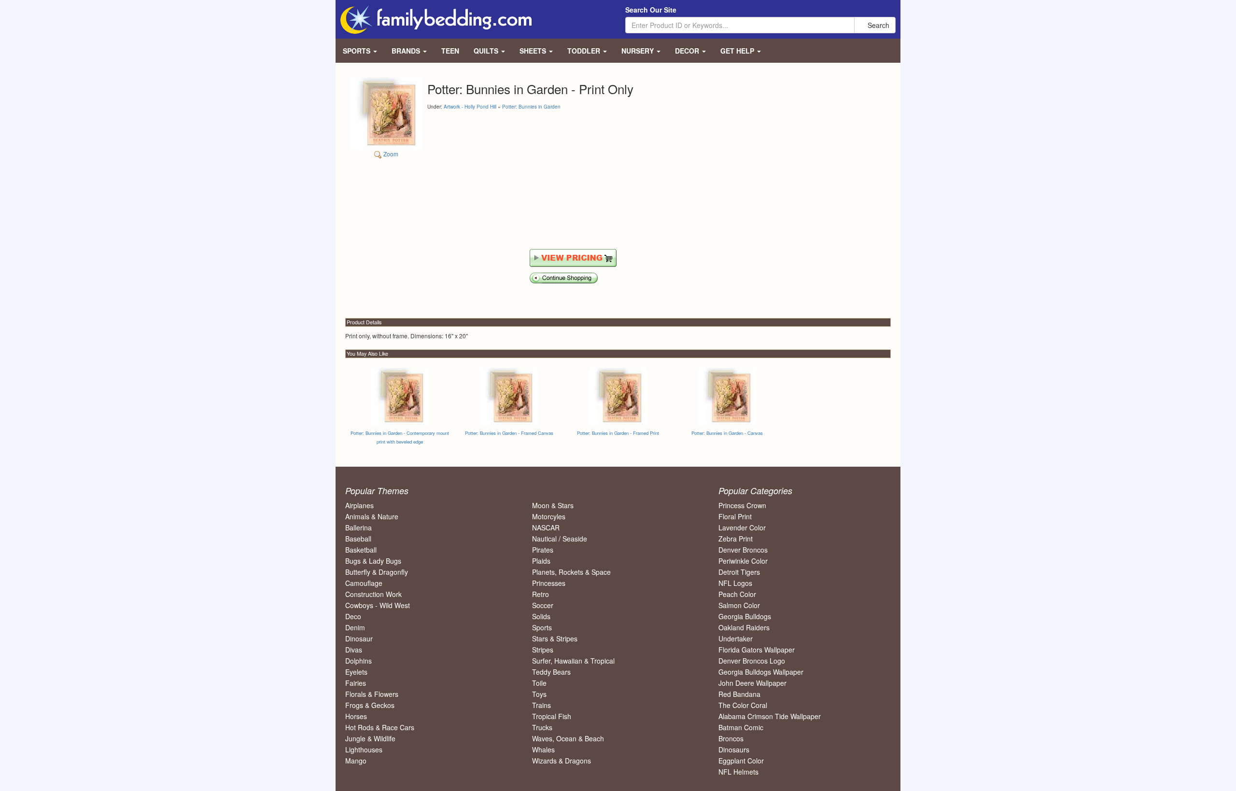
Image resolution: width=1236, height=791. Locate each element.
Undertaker (735, 638)
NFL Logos (735, 583)
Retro (540, 594)
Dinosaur (359, 638)
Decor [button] (688, 51)
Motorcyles (548, 516)
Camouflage (363, 583)
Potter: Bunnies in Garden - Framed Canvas (509, 433)
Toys (539, 694)
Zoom (390, 154)
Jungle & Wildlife (370, 738)
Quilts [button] (487, 51)
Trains (541, 705)
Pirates (542, 550)
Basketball (361, 550)
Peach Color (737, 594)
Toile (539, 683)
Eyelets (356, 672)
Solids (541, 616)
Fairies (355, 683)
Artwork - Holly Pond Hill (470, 106)
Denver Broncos (743, 550)
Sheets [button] (534, 51)
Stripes (542, 649)
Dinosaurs (733, 749)
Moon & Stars (553, 505)
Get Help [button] (738, 51)
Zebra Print (735, 538)
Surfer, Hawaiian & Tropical (573, 661)
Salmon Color (739, 605)
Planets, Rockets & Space (571, 572)
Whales (543, 749)
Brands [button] (407, 51)
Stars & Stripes (554, 638)
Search (877, 25)
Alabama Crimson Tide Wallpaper (769, 716)
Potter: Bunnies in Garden (531, 106)
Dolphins (358, 661)
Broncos (731, 738)
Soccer (542, 605)
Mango (355, 760)
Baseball (358, 538)
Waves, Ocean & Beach (568, 738)
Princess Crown (742, 505)
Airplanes (359, 505)
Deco (353, 616)
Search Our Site (650, 9)
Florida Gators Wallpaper (756, 649)
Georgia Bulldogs (744, 616)
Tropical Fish (551, 716)
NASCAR (546, 527)
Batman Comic (740, 727)
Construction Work (373, 594)
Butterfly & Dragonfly (376, 572)
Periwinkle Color (743, 561)
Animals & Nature (371, 516)
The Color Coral (742, 705)
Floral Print (735, 516)
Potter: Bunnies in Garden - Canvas (727, 433)
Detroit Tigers (739, 572)
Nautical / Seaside (559, 538)
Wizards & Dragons (561, 760)
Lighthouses (363, 749)
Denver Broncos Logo (751, 661)
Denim (355, 627)
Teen (450, 51)
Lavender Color (742, 527)
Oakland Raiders (744, 627)
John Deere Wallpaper (752, 683)
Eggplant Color (741, 760)
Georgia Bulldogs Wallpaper (760, 672)
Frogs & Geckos (369, 705)
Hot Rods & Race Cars (379, 727)
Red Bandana (739, 694)
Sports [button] (357, 51)
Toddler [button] (584, 51)
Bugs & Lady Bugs (373, 561)
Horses (356, 716)
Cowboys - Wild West (377, 605)
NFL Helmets (738, 772)
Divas (353, 649)
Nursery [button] (638, 51)
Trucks (542, 727)
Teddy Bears (551, 672)
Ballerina (358, 527)
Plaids (541, 561)
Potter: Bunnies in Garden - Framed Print (618, 433)
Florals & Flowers (371, 694)
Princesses (548, 583)
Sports (542, 627)
